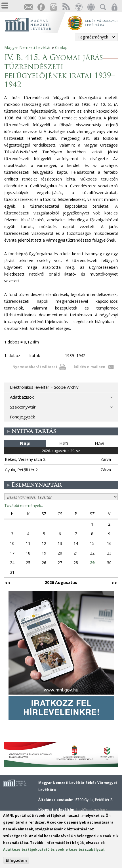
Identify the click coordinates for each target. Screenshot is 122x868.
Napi (25, 443)
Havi (99, 443)
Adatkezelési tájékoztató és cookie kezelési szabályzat (54, 849)
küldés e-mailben (89, 366)
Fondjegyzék (22, 417)
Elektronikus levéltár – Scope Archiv (44, 387)
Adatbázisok (22, 397)
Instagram (53, 7)
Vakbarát (78, 7)
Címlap (61, 47)
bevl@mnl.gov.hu (91, 809)
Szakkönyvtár (23, 407)
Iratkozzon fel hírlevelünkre (28, 7)
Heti (63, 443)
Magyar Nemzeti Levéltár (27, 47)
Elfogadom (16, 860)
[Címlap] (34, 24)
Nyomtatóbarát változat (34, 366)
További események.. (23, 505)
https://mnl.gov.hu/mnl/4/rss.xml (66, 7)
